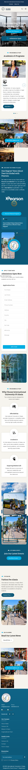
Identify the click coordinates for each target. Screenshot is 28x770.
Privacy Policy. (14, 760)
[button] (4, 85)
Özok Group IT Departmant (17, 768)
